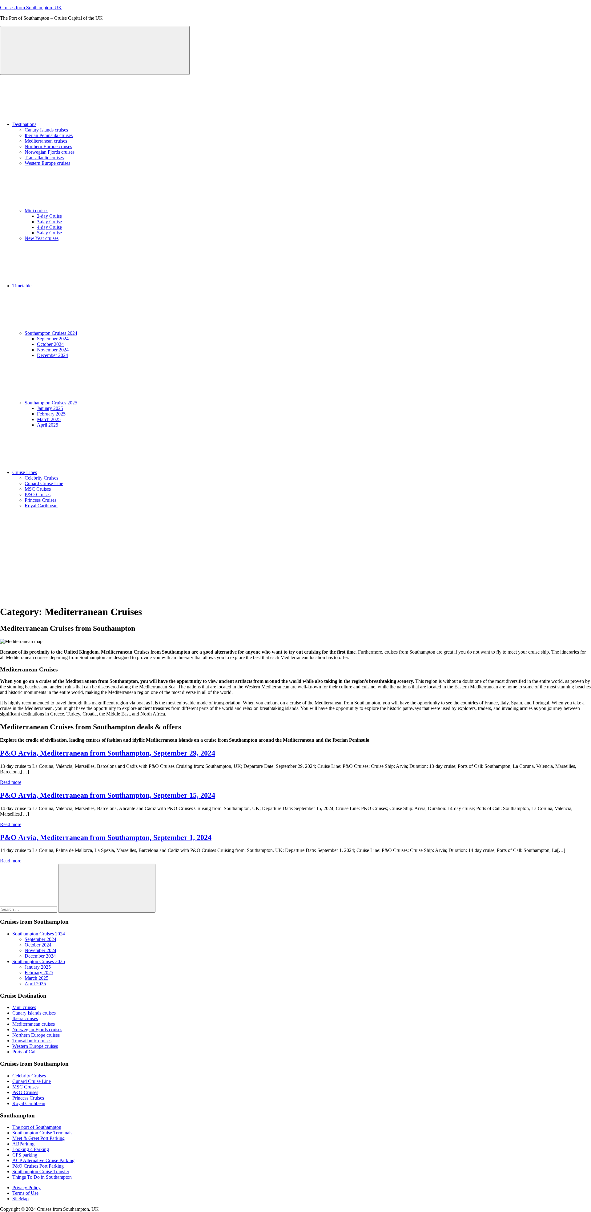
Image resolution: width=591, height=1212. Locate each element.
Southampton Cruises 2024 (51, 333)
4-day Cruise (49, 227)
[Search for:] (29, 909)
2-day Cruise (49, 216)
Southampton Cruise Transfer (40, 1171)
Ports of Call (24, 1051)
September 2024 (53, 338)
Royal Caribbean (41, 505)
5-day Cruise (49, 232)
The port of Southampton (36, 1127)
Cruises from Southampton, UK (31, 7)
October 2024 (50, 344)
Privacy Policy (26, 1187)
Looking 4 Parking (30, 1149)
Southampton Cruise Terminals (42, 1132)
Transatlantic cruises (44, 157)
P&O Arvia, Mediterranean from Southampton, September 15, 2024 (107, 795)
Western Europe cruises (47, 163)
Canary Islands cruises (46, 129)
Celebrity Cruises (41, 477)
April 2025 (47, 425)
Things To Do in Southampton (42, 1177)
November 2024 (53, 349)
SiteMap (20, 1198)
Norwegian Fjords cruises (49, 152)
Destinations (24, 124)
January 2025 (50, 408)
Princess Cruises (40, 500)
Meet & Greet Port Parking (38, 1138)
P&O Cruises (37, 494)
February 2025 (51, 413)
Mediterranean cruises (46, 141)
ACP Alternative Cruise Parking (43, 1160)
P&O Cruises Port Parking (38, 1166)
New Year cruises (41, 238)
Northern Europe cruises (48, 146)
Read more (10, 782)
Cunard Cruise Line (44, 483)
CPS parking (24, 1154)
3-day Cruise (49, 221)
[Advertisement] (295, 556)
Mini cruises (36, 210)
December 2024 (52, 355)
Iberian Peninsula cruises (49, 135)
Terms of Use (25, 1193)
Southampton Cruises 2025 (51, 402)
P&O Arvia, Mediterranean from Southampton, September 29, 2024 (107, 753)
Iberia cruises (25, 1018)
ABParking (23, 1143)
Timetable (21, 285)
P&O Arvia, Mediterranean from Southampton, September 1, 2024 (105, 837)
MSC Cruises (38, 489)
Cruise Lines (24, 472)
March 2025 (49, 419)
